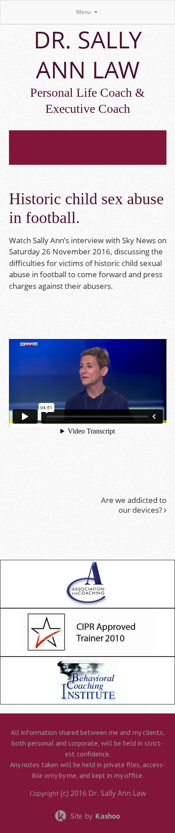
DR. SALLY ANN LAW (88, 54)
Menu (84, 12)
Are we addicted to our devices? (133, 505)
